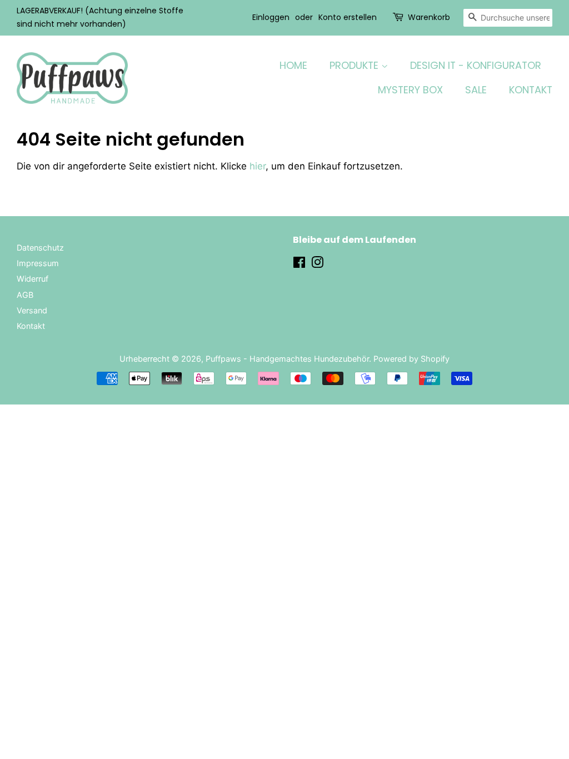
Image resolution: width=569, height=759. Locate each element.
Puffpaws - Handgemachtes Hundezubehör (287, 358)
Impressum (38, 263)
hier (257, 166)
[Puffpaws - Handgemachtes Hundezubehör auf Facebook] (299, 264)
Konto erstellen (347, 17)
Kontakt (31, 326)
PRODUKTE (355, 65)
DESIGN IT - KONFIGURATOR (475, 65)
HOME (293, 65)
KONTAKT (530, 90)
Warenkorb (429, 17)
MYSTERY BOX (410, 90)
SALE (476, 90)
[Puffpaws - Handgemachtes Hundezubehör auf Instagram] (317, 264)
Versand (32, 310)
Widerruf (32, 278)
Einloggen (271, 17)
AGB (25, 294)
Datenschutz (40, 247)
